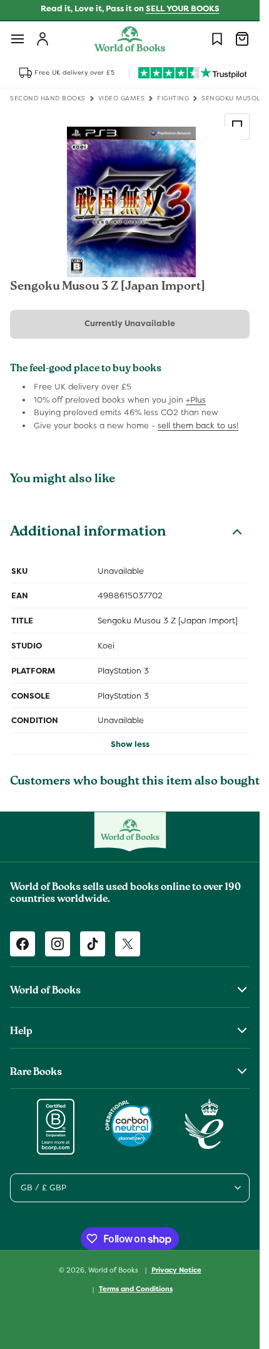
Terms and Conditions (136, 1289)
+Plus (196, 400)
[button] (17, 38)
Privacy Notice (176, 1270)
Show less (130, 744)
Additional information (88, 533)
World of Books (114, 1269)
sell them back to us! (198, 425)
